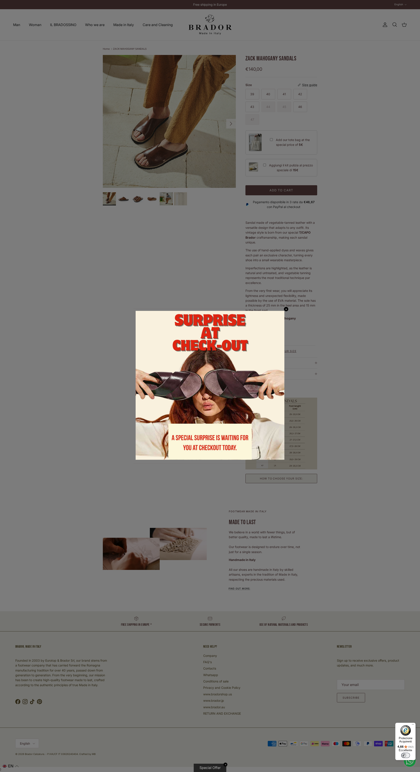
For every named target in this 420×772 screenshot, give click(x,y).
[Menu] (413, 725)
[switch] (405, 755)
